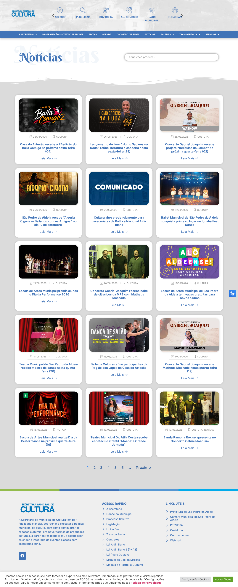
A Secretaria (26, 34)
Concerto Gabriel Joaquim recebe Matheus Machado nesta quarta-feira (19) (190, 367)
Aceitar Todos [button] (223, 579)
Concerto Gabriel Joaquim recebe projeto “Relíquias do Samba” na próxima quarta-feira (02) (189, 147)
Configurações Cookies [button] (195, 579)
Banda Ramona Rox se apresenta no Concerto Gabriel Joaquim (189, 439)
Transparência (188, 34)
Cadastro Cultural (128, 34)
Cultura (61, 136)
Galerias (166, 34)
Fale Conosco (129, 17)
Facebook (60, 17)
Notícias (150, 34)
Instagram (175, 17)
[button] (181, 15)
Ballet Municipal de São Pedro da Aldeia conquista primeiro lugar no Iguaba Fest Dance (190, 221)
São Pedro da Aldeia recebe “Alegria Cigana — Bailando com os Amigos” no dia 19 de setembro (48, 221)
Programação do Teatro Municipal (62, 34)
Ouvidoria (106, 17)
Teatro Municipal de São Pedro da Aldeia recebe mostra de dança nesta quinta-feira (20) (48, 367)
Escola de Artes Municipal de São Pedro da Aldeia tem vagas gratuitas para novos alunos (189, 294)
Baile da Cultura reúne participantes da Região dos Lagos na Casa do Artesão (119, 366)
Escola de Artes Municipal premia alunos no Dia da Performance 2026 (48, 292)
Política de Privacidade (146, 582)
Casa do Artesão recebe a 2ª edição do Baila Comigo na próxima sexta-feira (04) (48, 147)
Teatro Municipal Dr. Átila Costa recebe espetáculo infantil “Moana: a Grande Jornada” (119, 440)
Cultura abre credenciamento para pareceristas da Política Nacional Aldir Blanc (119, 221)
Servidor (211, 34)
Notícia (61, 429)
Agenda (106, 34)
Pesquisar (83, 17)
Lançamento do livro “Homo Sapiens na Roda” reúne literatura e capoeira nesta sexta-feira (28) (119, 147)
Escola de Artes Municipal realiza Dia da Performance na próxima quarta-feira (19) (48, 440)
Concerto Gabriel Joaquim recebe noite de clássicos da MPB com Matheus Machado (119, 294)
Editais (93, 34)
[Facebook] (22, 556)
